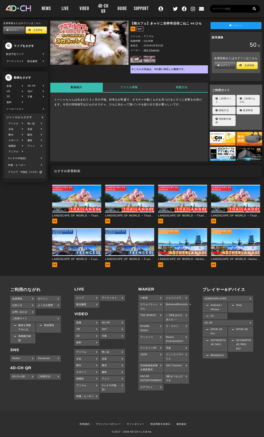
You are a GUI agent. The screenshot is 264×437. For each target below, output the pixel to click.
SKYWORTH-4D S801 (219, 342)
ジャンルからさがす (19, 117)
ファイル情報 (129, 87)
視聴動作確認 (223, 121)
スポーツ (14, 140)
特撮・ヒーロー (17, 165)
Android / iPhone (216, 307)
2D (8, 96)
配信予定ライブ (15, 54)
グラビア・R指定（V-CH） (23, 172)
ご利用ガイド (223, 100)
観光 (29, 134)
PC (212, 316)
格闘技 (12, 146)
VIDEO (84, 9)
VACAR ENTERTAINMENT (151, 378)
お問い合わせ (19, 312)
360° (30, 91)
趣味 (29, 140)
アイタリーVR (148, 348)
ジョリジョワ (173, 297)
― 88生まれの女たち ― (174, 317)
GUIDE (122, 9)
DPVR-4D (242, 329)
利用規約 (85, 424)
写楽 (168, 348)
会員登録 (37, 30)
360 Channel (151, 50)
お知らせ (17, 305)
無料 (9, 102)
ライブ (80, 297)
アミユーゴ (146, 337)
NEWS (46, 9)
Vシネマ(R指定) (17, 158)
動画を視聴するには (24, 327)
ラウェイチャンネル (149, 306)
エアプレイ (146, 387)
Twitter (16, 358)
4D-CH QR (103, 8)
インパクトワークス (175, 356)
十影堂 (144, 297)
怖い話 (31, 123)
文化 (11, 129)
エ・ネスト (172, 326)
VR (8, 91)
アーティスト (14, 61)
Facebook (44, 358)
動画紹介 (76, 87)
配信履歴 (32, 61)
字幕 (29, 96)
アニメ (31, 146)
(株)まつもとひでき (174, 378)
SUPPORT (141, 9)
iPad (239, 305)
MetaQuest (217, 355)
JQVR (143, 354)
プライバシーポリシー (108, 424)
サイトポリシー (135, 424)
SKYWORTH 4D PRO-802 (243, 344)
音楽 (29, 129)
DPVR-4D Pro (216, 331)
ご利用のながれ (247, 100)
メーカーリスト (15, 109)
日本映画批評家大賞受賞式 (149, 367)
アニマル (14, 151)
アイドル (14, 123)
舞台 (11, 134)
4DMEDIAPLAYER (215, 298)
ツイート (237, 25)
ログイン (14, 30)
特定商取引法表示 (160, 424)
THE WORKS (148, 315)
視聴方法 (181, 87)
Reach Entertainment (174, 339)
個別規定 (181, 424)
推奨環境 (247, 110)
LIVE (65, 9)
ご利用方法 (44, 376)
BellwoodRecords (177, 304)
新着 (9, 86)
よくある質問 (45, 305)
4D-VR (31, 85)
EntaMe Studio (145, 328)
